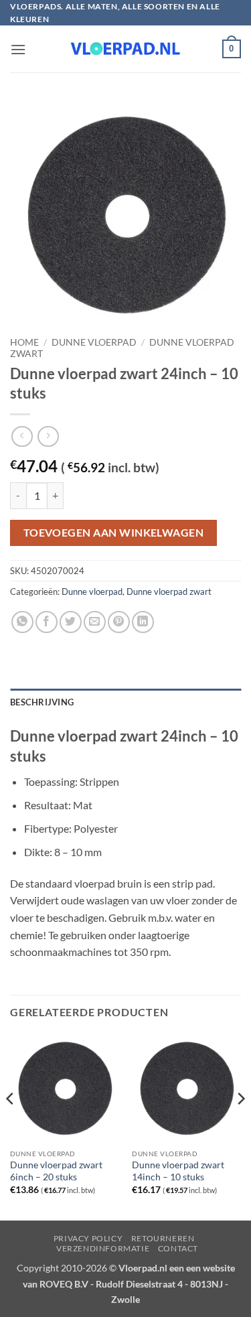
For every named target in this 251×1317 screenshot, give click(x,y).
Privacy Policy (88, 1238)
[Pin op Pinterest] (119, 622)
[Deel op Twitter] (71, 622)
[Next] (240, 1125)
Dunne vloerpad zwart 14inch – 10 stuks (178, 1171)
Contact (178, 1248)
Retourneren (163, 1238)
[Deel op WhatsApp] (22, 622)
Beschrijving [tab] (42, 702)
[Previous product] (47, 436)
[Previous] (11, 1125)
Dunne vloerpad (94, 342)
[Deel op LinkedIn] (143, 622)
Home (24, 342)
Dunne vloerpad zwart (169, 591)
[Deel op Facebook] (46, 622)
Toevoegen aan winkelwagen (113, 533)
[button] (18, 49)
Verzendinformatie (102, 1248)
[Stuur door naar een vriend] (95, 622)
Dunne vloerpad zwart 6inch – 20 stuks (56, 1171)
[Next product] (21, 436)
